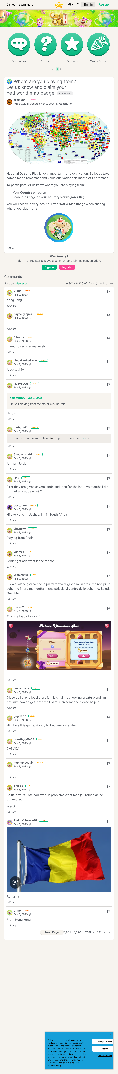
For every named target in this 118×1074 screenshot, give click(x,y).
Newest (21, 284)
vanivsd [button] (19, 551)
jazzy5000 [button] (21, 383)
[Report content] (108, 82)
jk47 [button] (16, 477)
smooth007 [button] (17, 398)
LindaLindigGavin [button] (25, 360)
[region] (79, 1050)
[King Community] (58, 5)
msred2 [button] (19, 607)
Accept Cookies (105, 1041)
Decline (105, 1048)
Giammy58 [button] (21, 575)
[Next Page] (106, 283)
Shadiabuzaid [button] (23, 454)
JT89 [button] (17, 291)
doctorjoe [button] (20, 505)
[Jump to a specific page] (111, 283)
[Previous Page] (96, 283)
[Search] (78, 4)
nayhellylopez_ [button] (24, 314)
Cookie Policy (54, 1065)
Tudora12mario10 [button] (25, 820)
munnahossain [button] (24, 762)
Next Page (52, 932)
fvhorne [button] (19, 337)
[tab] (57, 69)
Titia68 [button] (18, 785)
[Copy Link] (70, 104)
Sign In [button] (49, 267)
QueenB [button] (63, 103)
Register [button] (67, 267)
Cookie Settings (105, 1055)
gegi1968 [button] (20, 716)
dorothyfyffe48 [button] (24, 739)
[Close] (110, 1035)
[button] (9, 102)
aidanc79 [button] (20, 528)
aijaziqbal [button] (20, 100)
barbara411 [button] (21, 427)
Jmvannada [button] (21, 688)
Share (11, 248)
